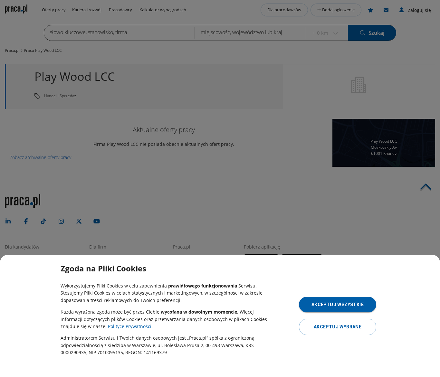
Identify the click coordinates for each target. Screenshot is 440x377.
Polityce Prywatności (129, 326)
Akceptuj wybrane (337, 326)
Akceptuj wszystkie (337, 304)
